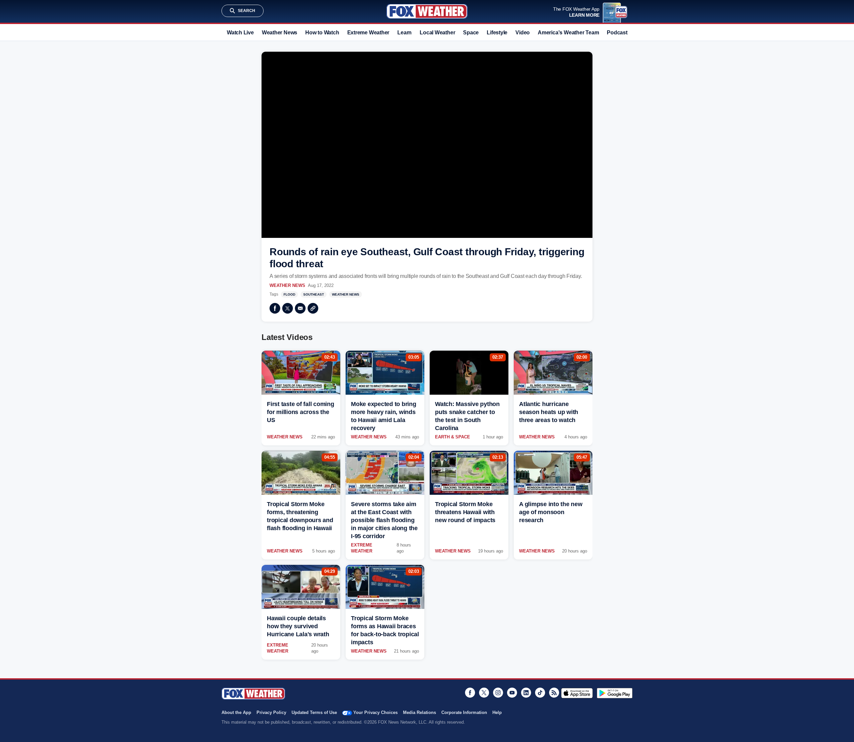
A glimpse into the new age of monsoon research (550, 512)
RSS (554, 693)
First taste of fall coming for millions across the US (300, 412)
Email (300, 308)
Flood (289, 294)
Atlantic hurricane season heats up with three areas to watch (548, 412)
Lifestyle (497, 32)
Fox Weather (427, 11)
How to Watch (322, 32)
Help (497, 712)
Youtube (512, 693)
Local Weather (437, 32)
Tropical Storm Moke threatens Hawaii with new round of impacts (465, 512)
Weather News (279, 32)
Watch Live (240, 32)
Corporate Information (464, 712)
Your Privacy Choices (375, 712)
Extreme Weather (368, 32)
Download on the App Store (577, 693)
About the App (236, 712)
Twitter (287, 308)
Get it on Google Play (614, 693)
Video (522, 32)
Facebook (275, 308)
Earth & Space (452, 436)
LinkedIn (526, 693)
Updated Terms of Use (314, 712)
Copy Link (313, 308)
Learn (404, 32)
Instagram (498, 693)
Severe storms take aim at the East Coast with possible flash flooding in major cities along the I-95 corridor (384, 520)
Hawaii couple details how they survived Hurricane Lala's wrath (298, 626)
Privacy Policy (271, 712)
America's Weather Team (568, 32)
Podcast (617, 32)
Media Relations (419, 712)
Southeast (313, 294)
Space (471, 32)
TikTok (540, 693)
